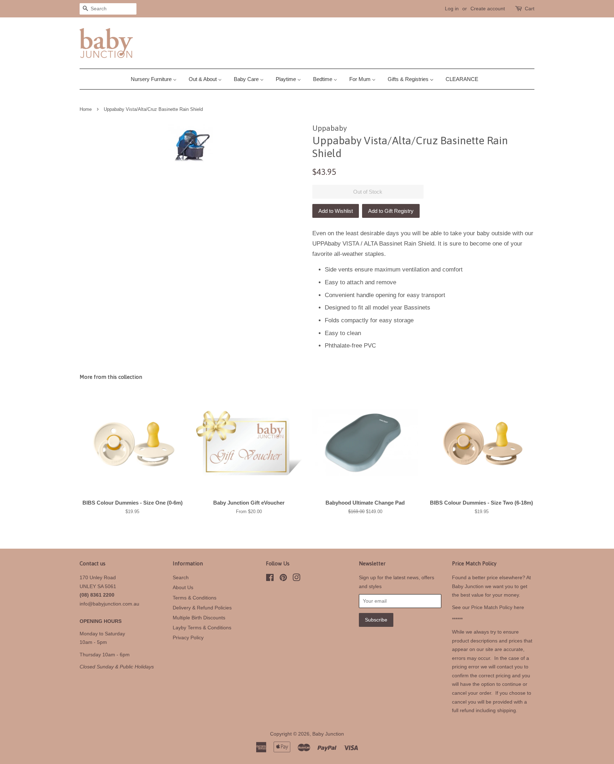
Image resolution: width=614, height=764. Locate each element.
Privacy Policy (188, 637)
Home (86, 109)
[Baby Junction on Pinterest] (283, 579)
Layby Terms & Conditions (202, 627)
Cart (529, 8)
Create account (487, 8)
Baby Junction (328, 734)
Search (181, 577)
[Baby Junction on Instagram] (296, 579)
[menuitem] (156, 79)
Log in (452, 8)
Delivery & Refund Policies (202, 607)
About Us (183, 587)
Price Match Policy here (497, 607)
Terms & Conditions (194, 598)
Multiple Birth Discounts (199, 617)
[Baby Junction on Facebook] (270, 579)
